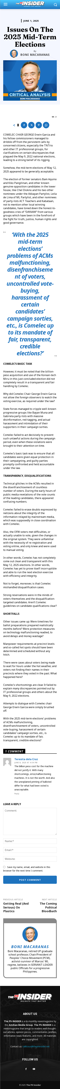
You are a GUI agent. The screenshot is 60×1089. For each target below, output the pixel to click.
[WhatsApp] (46, 125)
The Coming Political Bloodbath (48, 907)
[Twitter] (31, 125)
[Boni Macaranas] (15, 54)
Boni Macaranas (35, 55)
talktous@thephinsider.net (36, 1046)
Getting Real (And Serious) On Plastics (16, 907)
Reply (16, 793)
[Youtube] (34, 1069)
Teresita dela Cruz (26, 759)
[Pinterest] (39, 125)
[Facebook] (24, 125)
